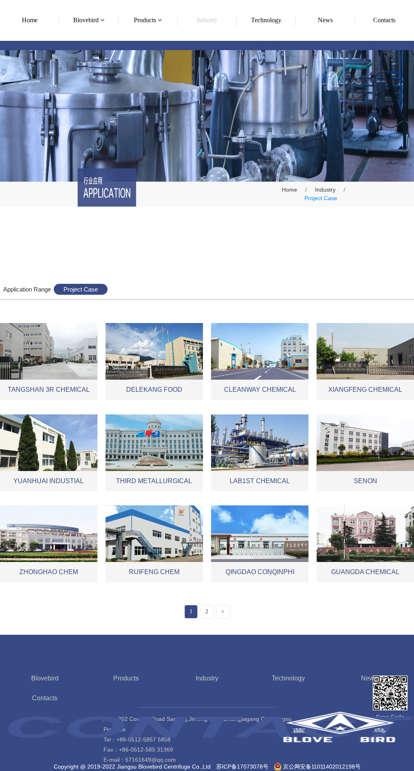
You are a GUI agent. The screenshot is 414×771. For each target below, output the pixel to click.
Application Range (27, 289)
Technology (288, 678)
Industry (325, 189)
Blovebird (45, 678)
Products (126, 678)
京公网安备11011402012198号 (322, 766)
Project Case (80, 289)
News (369, 678)
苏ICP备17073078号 (242, 766)
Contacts (44, 698)
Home (289, 189)
